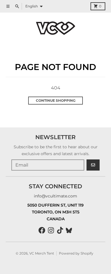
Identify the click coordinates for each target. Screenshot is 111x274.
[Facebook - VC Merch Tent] (41, 230)
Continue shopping (55, 100)
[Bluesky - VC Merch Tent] (69, 230)
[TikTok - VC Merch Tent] (60, 230)
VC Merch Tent (41, 253)
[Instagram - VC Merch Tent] (51, 230)
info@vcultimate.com (55, 196)
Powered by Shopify (76, 253)
